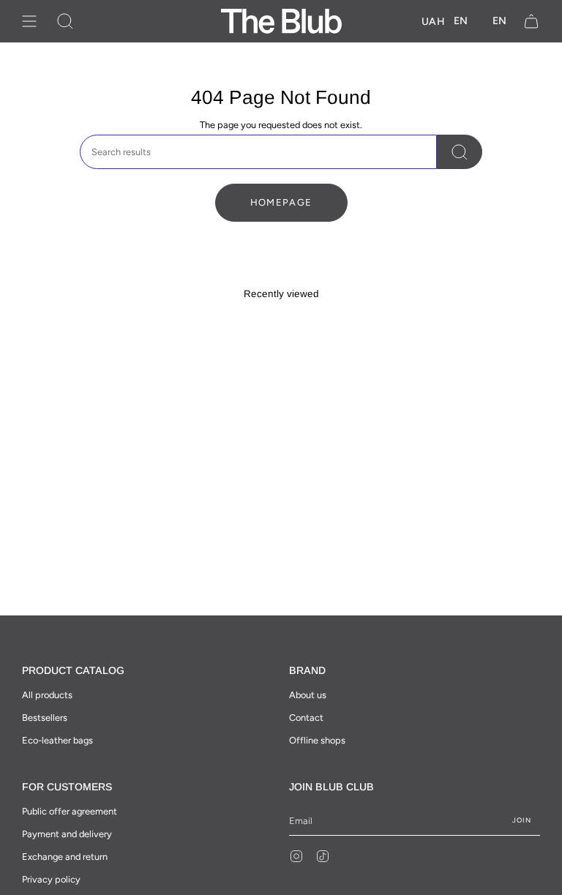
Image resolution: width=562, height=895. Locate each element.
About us (307, 694)
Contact (306, 717)
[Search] (459, 152)
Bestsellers (44, 717)
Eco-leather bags (57, 740)
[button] (65, 21)
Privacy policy (51, 879)
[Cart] (531, 21)
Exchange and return (65, 856)
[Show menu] (29, 21)
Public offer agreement (69, 811)
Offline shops (317, 740)
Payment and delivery (67, 833)
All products (47, 694)
